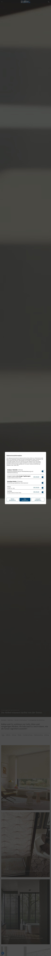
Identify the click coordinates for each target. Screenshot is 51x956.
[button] (42, 471)
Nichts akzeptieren (12, 499)
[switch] (42, 471)
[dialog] (25, 478)
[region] (25, 482)
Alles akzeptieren (25, 499)
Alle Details (36, 476)
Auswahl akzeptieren (38, 499)
